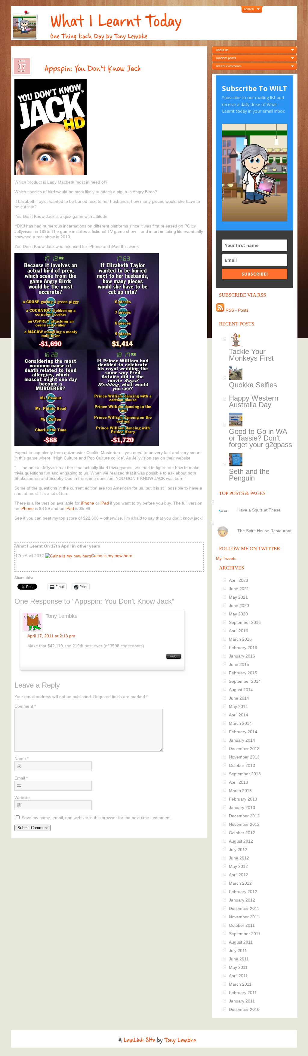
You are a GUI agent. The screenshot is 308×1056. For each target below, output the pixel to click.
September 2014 (245, 681)
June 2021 (239, 588)
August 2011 (241, 942)
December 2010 (244, 1009)
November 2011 (244, 916)
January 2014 (242, 740)
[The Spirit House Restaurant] (255, 525)
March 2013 (240, 790)
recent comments (229, 66)
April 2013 (238, 782)
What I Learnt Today (116, 21)
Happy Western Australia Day (253, 401)
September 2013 (245, 773)
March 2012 (240, 883)
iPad (104, 503)
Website (22, 797)
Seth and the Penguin (249, 474)
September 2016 (245, 622)
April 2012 (238, 874)
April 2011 (238, 975)
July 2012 (238, 849)
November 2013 (244, 757)
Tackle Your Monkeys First (251, 354)
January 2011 (242, 1001)
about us (222, 50)
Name (21, 758)
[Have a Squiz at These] (255, 505)
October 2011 (242, 925)
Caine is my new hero (111, 555)
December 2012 (244, 815)
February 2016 (243, 647)
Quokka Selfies (253, 385)
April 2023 (238, 580)
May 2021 (238, 597)
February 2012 (243, 891)
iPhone (87, 503)
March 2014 (240, 723)
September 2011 (244, 933)
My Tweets (226, 558)
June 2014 (239, 698)
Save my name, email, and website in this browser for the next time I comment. (97, 817)
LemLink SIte (139, 1040)
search (249, 9)
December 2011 (244, 908)
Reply (173, 656)
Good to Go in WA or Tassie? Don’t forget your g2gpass (260, 438)
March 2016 (240, 639)
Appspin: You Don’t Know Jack (93, 68)
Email (21, 778)
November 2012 (244, 824)
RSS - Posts (236, 310)
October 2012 (242, 832)
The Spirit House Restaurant (264, 530)
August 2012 (241, 841)
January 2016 (242, 656)
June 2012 (239, 858)
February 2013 (243, 799)
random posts (226, 58)
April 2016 (238, 630)
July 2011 (238, 950)
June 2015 (239, 664)
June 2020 (239, 605)
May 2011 (238, 967)
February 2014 (243, 731)
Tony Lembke (180, 1040)
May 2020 (238, 614)
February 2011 (243, 992)
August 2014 (241, 689)
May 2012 (238, 866)
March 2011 (240, 984)
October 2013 (242, 765)
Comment (25, 706)
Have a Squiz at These (259, 510)
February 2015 (243, 672)
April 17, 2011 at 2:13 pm (51, 635)
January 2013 (242, 807)
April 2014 (238, 715)
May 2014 (238, 706)
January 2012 (242, 900)
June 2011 (239, 959)
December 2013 (244, 748)
